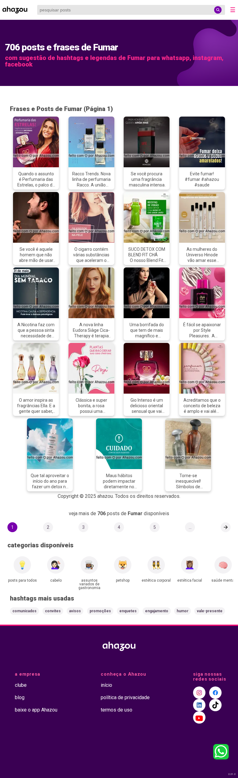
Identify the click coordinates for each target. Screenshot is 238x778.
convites (53, 611)
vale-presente (210, 611)
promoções (100, 611)
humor (182, 611)
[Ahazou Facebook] (215, 692)
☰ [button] (233, 10)
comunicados (24, 611)
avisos (75, 611)
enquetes (128, 611)
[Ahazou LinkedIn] (199, 705)
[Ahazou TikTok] (215, 705)
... (190, 527)
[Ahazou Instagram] (199, 692)
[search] (218, 10)
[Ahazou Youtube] (199, 717)
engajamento (156, 611)
